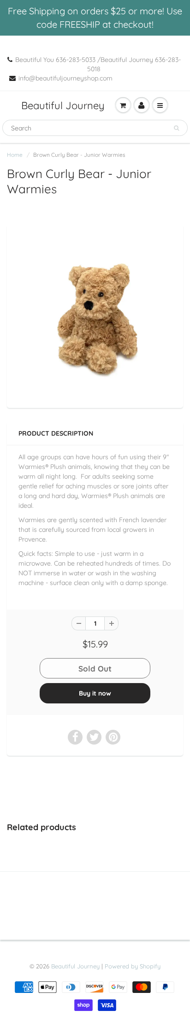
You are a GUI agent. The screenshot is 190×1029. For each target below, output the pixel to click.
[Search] (176, 128)
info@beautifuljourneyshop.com (65, 78)
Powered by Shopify (132, 966)
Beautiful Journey (63, 105)
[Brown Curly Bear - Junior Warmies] (95, 314)
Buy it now (95, 693)
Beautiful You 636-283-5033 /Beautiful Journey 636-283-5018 (98, 64)
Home (15, 154)
